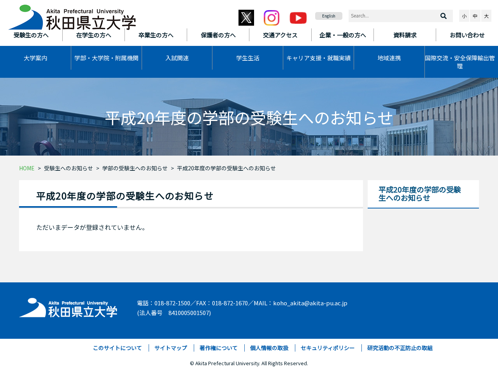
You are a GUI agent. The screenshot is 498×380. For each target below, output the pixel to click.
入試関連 (177, 58)
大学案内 (35, 58)
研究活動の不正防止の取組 (400, 348)
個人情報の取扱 (269, 348)
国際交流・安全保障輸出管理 (460, 62)
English (328, 16)
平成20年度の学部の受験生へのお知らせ (226, 168)
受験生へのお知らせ (68, 168)
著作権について (219, 348)
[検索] (443, 16)
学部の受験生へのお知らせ (135, 168)
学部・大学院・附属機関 (106, 58)
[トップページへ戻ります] (72, 14)
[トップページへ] (68, 305)
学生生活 (248, 58)
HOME (27, 168)
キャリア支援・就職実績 (318, 58)
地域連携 (389, 58)
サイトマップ (170, 348)
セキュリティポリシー (328, 348)
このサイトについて (117, 348)
